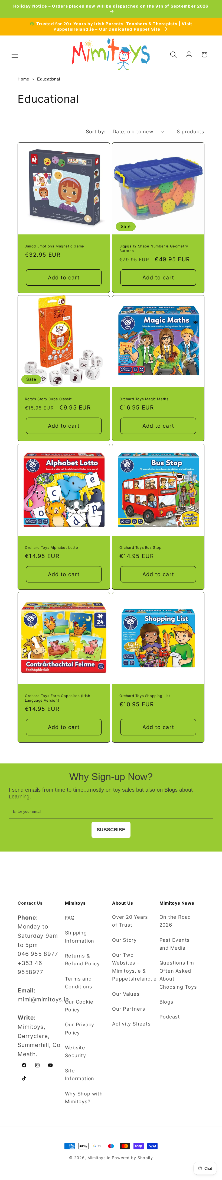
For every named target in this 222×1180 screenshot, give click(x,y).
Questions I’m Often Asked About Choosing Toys (178, 974)
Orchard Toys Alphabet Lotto (51, 547)
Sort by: (96, 131)
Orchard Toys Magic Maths (143, 399)
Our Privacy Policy (79, 1028)
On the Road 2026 (175, 921)
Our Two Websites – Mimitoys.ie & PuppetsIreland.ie (134, 967)
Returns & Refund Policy (82, 959)
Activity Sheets (131, 1024)
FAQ (70, 918)
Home (23, 79)
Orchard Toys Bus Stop (140, 547)
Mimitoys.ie (98, 1157)
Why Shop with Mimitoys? (84, 1097)
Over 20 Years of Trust (130, 921)
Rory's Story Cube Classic (48, 399)
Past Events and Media (174, 944)
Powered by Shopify (132, 1157)
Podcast (169, 1017)
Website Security (75, 1051)
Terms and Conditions (78, 982)
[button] (14, 54)
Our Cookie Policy (79, 1006)
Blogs (166, 1002)
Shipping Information (79, 936)
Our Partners (128, 1009)
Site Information (79, 1074)
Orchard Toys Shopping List (144, 696)
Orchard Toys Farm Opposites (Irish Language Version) (57, 698)
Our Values (126, 994)
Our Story (124, 940)
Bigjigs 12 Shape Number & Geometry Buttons (153, 248)
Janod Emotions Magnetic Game (54, 246)
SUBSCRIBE (111, 829)
